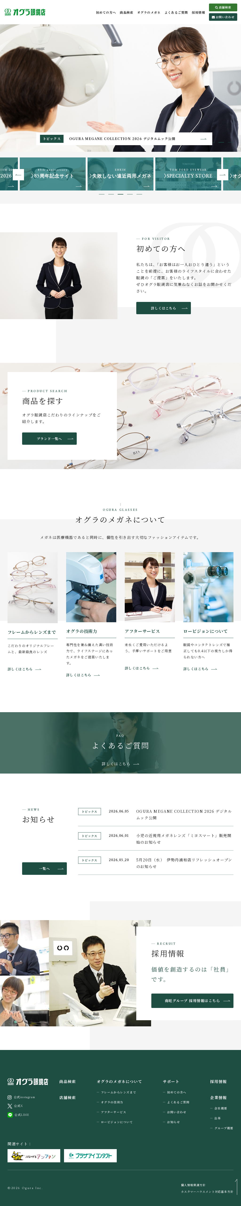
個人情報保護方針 (193, 1185)
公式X (18, 1105)
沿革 (217, 1118)
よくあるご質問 (176, 12)
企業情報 (218, 1097)
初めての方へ (106, 12)
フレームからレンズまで (118, 1092)
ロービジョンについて (117, 1122)
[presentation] (18, 174)
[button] (221, 142)
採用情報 (198, 12)
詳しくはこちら (163, 308)
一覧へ (44, 868)
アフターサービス (113, 1112)
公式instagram (24, 1097)
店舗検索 (225, 7)
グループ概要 (223, 1128)
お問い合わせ (225, 17)
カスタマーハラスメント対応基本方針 (207, 1191)
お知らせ (173, 1122)
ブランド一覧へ (49, 438)
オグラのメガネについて (119, 1081)
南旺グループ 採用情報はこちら (192, 1000)
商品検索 (126, 12)
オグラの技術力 (112, 1102)
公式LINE (22, 1114)
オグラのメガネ (149, 12)
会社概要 (220, 1108)
